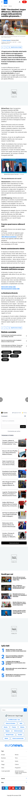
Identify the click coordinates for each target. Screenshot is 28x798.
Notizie (5, 6)
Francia (5, 356)
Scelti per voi (7, 574)
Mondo (10, 6)
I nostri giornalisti (5, 771)
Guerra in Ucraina (10, 723)
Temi (2, 751)
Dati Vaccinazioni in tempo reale (10, 288)
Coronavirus (6, 352)
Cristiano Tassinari (6, 40)
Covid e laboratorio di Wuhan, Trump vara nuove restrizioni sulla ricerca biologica (11, 346)
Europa (5, 359)
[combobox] (14, 709)
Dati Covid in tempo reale (8, 287)
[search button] (25, 709)
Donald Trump (9, 734)
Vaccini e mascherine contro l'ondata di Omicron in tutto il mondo (11, 341)
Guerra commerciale (18, 738)
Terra (16, 757)
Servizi (3, 778)
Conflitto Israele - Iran (14, 719)
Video (2, 767)
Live (24, 2)
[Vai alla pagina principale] (5, 2)
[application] (14, 27)
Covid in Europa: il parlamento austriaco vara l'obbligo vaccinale (11, 335)
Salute (6, 738)
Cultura (17, 764)
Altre (2, 782)
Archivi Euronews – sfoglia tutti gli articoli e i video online (21, 772)
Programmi (17, 767)
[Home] (1, 6)
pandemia (14, 356)
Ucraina (20, 734)
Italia (21, 723)
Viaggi (2, 764)
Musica (22, 727)
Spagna (8, 731)
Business (3, 757)
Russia (5, 727)
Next (2, 761)
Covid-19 (16, 352)
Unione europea (18, 731)
